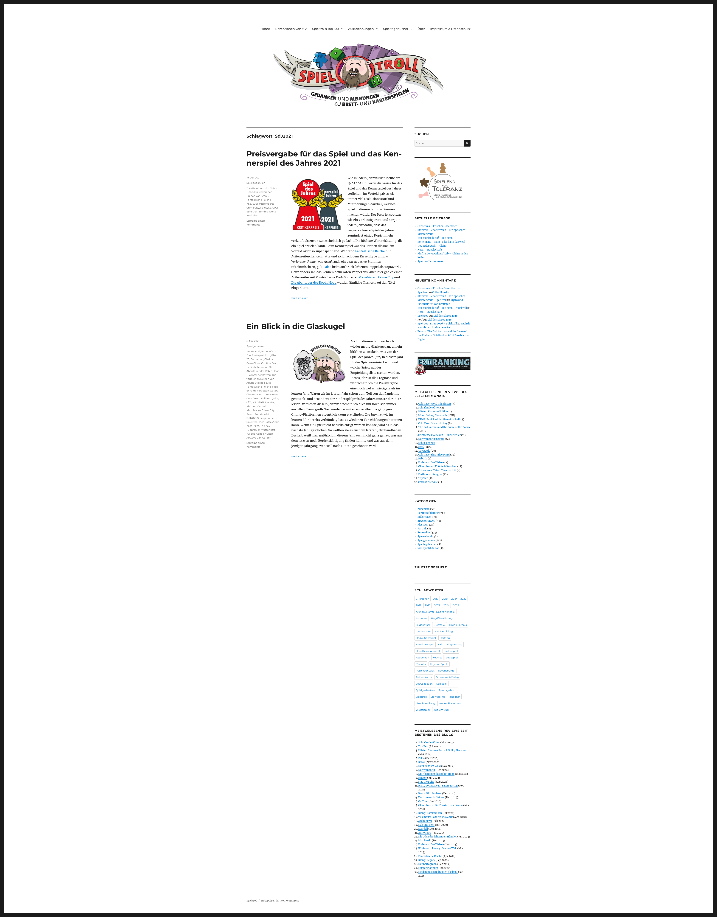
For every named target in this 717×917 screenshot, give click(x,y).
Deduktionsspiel (426, 637)
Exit (268, 382)
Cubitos (266, 363)
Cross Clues (253, 363)
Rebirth (422, 458)
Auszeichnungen (361, 29)
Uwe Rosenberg (425, 703)
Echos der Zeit (426, 442)
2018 (445, 598)
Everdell (260, 382)
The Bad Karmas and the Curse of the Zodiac (444, 427)
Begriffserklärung (428, 513)
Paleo (327, 267)
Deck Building (444, 631)
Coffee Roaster (440, 292)
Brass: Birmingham (430, 793)
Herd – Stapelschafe (430, 249)
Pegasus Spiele (439, 664)
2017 (435, 598)
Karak (421, 762)
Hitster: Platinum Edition (433, 411)
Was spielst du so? (428, 548)
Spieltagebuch (447, 690)
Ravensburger (446, 670)
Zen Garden (264, 437)
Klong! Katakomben (430, 813)
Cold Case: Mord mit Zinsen (434, 403)
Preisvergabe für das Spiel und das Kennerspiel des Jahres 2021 (324, 158)
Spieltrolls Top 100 (325, 29)
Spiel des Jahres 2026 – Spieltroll (437, 323)
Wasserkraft (268, 429)
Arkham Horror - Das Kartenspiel (435, 611)
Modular (421, 664)
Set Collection (424, 683)
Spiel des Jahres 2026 (430, 261)
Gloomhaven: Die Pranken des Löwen (440, 805)
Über (421, 29)
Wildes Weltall (255, 433)
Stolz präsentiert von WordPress (280, 900)
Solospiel (441, 683)
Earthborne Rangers (430, 474)
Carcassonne (423, 631)
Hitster (422, 777)
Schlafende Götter (429, 407)
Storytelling (438, 696)
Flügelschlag (454, 644)
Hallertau (266, 398)
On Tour (423, 801)
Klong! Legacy (426, 860)
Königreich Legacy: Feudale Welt (437, 848)
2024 (446, 605)
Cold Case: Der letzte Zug (432, 423)
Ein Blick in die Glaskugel (295, 326)
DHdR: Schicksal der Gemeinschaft (439, 419)
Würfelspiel (423, 709)
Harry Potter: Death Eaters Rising (438, 785)
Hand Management (428, 650)
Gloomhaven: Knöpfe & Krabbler (437, 466)
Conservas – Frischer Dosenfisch (437, 226)
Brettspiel (440, 624)
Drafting (445, 637)
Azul (267, 355)
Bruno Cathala (458, 624)
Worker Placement (450, 703)
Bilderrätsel (424, 516)
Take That (454, 696)
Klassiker (423, 524)
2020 (463, 598)
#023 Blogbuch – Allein (432, 245)
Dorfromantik (426, 770)
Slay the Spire (426, 781)
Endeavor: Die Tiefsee (431, 462)
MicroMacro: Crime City (375, 277)
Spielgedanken (255, 182)
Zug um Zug (441, 709)
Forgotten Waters (267, 390)
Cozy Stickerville (428, 482)
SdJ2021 (273, 207)
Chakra (268, 359)
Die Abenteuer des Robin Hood (313, 282)
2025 (456, 605)
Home (265, 29)
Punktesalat (261, 414)
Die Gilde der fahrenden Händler (437, 836)
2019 (454, 598)
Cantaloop (257, 359)
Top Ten (423, 478)
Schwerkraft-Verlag (447, 677)
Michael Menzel (256, 406)
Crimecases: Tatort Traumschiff (437, 470)
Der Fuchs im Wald (429, 766)
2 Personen (422, 598)
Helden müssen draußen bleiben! (438, 872)
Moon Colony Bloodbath (432, 415)
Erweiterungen (426, 520)
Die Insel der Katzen (258, 374)
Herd (421, 446)
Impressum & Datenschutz (450, 29)
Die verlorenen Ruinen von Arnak (261, 378)
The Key (265, 425)
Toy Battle (424, 450)
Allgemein (424, 509)
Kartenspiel (451, 650)
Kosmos (437, 657)
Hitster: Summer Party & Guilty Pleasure (442, 750)
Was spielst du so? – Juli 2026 (435, 238)
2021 (418, 605)
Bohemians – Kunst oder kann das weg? (441, 241)
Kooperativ (422, 657)
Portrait (422, 528)
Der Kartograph (427, 864)
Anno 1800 (424, 832)
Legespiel (452, 657)
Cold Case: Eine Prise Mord (434, 454)
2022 (427, 605)
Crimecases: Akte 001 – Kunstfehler (439, 435)
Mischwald (424, 840)
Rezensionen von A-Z (291, 29)
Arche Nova (425, 821)
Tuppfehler (253, 429)
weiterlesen (299, 298)
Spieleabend (425, 536)
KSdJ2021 (252, 203)
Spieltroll (251, 211)
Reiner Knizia (424, 677)
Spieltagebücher (395, 29)
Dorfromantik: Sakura (431, 439)
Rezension (424, 532)
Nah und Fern (426, 824)
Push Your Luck (425, 670)
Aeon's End (253, 351)
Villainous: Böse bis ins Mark (435, 817)
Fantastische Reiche (370, 251)
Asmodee (421, 618)
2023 (437, 605)
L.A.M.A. (269, 402)
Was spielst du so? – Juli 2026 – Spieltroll (442, 308)
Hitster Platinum (428, 868)
